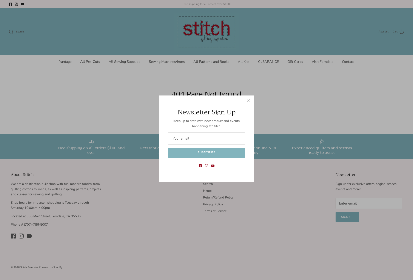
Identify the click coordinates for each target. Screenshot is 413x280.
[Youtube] (212, 165)
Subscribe (206, 152)
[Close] (248, 101)
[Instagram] (206, 165)
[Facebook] (200, 165)
